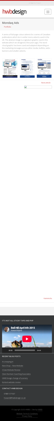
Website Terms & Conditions (27, 414)
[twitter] (47, 3)
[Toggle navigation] (4, 3)
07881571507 (35, 3)
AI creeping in (7, 361)
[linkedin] (50, 3)
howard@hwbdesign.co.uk (14, 398)
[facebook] (44, 3)
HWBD (40, 409)
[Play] (5, 350)
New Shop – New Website (12, 365)
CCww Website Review (11, 370)
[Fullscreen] (48, 350)
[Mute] (44, 350)
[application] (27, 339)
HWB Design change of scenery (15, 378)
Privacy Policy (27, 416)
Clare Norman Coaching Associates (16, 374)
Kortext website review (11, 382)
